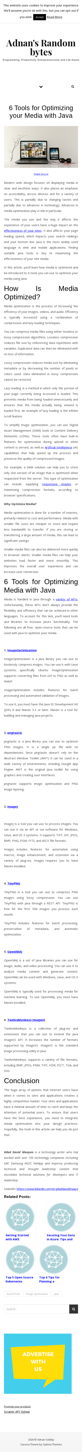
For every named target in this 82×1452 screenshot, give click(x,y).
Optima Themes (52, 1444)
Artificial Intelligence (58, 447)
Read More (54, 17)
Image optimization (37, 1294)
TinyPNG (13, 883)
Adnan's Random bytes (41, 47)
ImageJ (12, 806)
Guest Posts (13, 1294)
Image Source (41, 174)
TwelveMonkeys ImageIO (26, 1020)
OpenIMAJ (14, 952)
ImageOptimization (22, 650)
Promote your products (17, 1406)
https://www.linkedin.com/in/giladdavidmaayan (48, 1189)
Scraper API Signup (17, 1411)
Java (56, 1294)
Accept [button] (40, 17)
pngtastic (14, 733)
